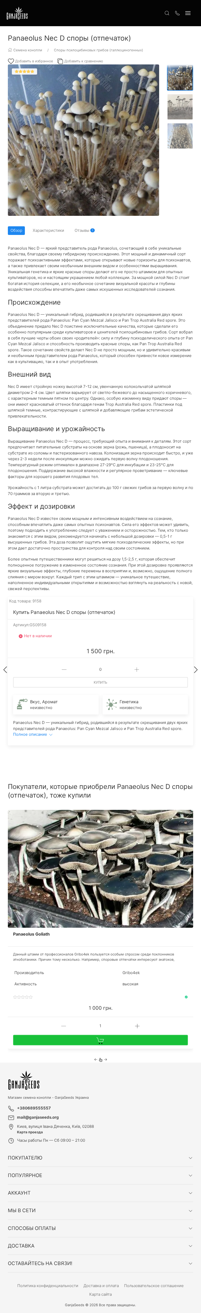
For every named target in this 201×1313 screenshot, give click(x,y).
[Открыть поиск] (167, 13)
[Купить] (100, 1040)
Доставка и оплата (101, 1285)
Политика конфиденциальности (47, 1285)
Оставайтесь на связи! (40, 1263)
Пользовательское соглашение (154, 1285)
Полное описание (30, 734)
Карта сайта (100, 1294)
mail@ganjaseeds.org (38, 1117)
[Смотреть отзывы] (23, 997)
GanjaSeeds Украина (72, 1097)
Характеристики (48, 230)
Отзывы (84, 230)
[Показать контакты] (177, 13)
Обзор (16, 230)
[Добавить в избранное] (189, 816)
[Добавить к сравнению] (189, 825)
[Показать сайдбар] (188, 13)
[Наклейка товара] (12, 814)
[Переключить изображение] (180, 77)
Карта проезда (30, 1132)
